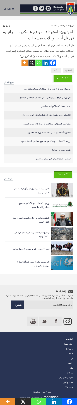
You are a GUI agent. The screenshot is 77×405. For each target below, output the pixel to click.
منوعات (69, 372)
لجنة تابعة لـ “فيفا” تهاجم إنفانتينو (56, 106)
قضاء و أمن (68, 382)
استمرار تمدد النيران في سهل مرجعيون (53, 158)
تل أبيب (56, 70)
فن (72, 358)
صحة (71, 353)
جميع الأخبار (9, 82)
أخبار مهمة (68, 344)
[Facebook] (52, 63)
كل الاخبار (8, 178)
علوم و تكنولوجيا (66, 377)
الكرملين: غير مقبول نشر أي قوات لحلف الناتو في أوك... (46, 115)
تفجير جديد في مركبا (61, 150)
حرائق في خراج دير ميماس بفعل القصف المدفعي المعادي (45, 97)
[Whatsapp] (38, 63)
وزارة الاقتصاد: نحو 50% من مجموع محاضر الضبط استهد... (45, 141)
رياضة (70, 363)
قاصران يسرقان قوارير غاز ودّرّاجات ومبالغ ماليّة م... (47, 89)
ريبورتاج (69, 348)
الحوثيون (68, 70)
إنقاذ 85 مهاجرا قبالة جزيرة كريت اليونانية (31, 249)
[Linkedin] (45, 63)
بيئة (71, 368)
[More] (24, 63)
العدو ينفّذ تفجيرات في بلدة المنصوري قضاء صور (49, 132)
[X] (31, 63)
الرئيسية (69, 339)
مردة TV (69, 387)
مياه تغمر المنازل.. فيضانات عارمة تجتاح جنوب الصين (47, 124)
